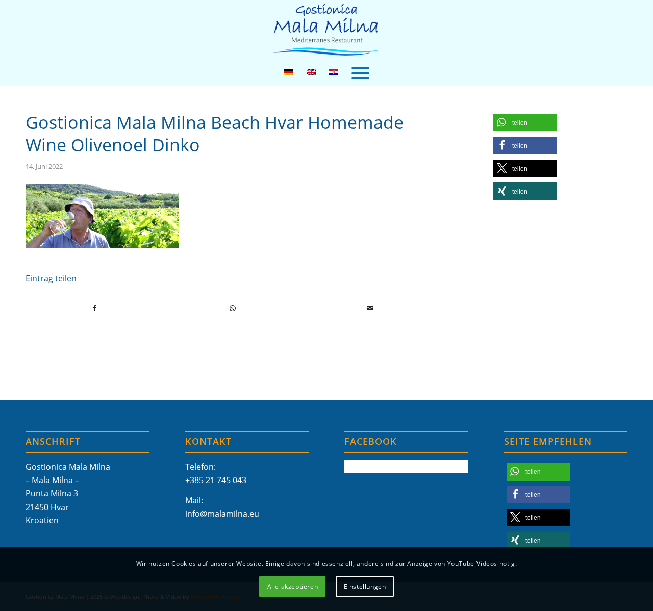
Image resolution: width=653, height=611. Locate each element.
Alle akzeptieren (292, 585)
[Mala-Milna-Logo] (326, 30)
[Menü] (360, 72)
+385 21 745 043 (215, 480)
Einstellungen (365, 585)
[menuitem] (360, 72)
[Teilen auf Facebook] (95, 308)
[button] (525, 122)
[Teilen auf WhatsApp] (233, 308)
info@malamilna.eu (222, 513)
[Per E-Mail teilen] (370, 308)
